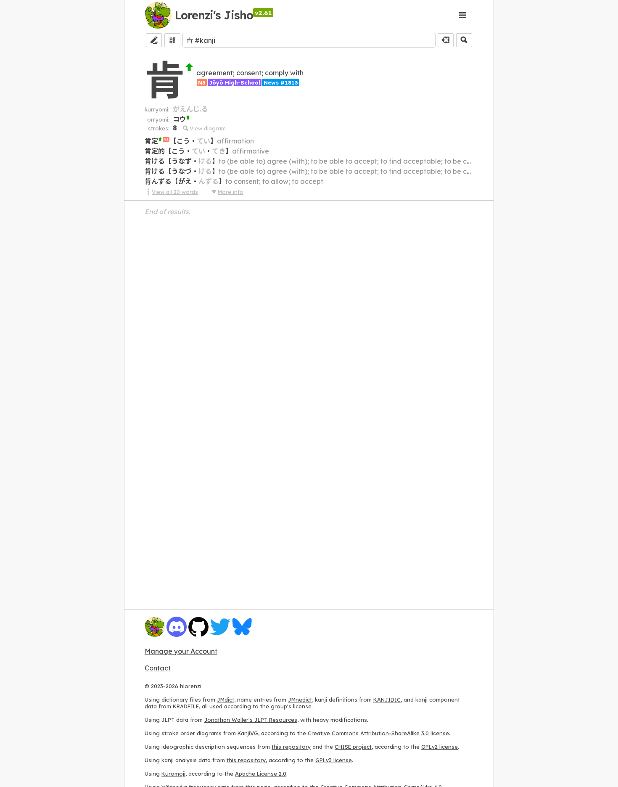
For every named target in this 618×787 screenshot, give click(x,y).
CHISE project (353, 746)
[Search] (464, 40)
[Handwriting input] (153, 40)
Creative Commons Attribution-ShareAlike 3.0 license (378, 733)
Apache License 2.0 (260, 773)
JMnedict (300, 699)
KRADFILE (186, 706)
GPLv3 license (333, 760)
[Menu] (462, 15)
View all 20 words (175, 191)
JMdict (225, 699)
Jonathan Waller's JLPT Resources (250, 719)
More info (230, 191)
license (302, 706)
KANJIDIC (387, 699)
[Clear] (445, 40)
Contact (158, 668)
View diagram (208, 128)
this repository (291, 746)
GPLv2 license (439, 746)
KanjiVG (248, 733)
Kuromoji (173, 773)
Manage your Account (181, 651)
